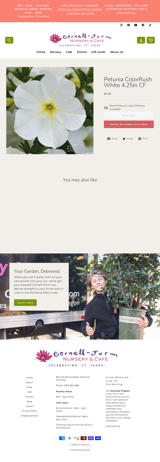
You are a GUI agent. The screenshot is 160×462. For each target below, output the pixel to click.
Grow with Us (113, 426)
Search (29, 382)
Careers (29, 406)
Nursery (55, 52)
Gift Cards (98, 52)
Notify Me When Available (129, 124)
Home (41, 52)
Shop (29, 387)
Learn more (25, 302)
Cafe (69, 52)
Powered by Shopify (80, 450)
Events (82, 52)
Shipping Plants (29, 416)
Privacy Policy (29, 411)
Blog (29, 401)
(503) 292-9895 (71, 385)
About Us (116, 52)
